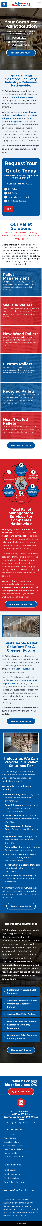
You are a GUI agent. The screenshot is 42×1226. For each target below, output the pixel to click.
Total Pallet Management (18, 197)
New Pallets (9, 1134)
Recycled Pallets (11, 1142)
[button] (21, 991)
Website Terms (28, 1122)
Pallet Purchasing (12, 1174)
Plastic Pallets (10, 1153)
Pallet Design (9, 1170)
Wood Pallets (9, 1138)
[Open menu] (39, 3)
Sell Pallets (12, 193)
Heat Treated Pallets (13, 1149)
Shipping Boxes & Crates (15, 1156)
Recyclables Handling (17, 201)
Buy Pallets (12, 189)
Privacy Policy (13, 1122)
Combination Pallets (13, 1145)
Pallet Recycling (11, 1178)
